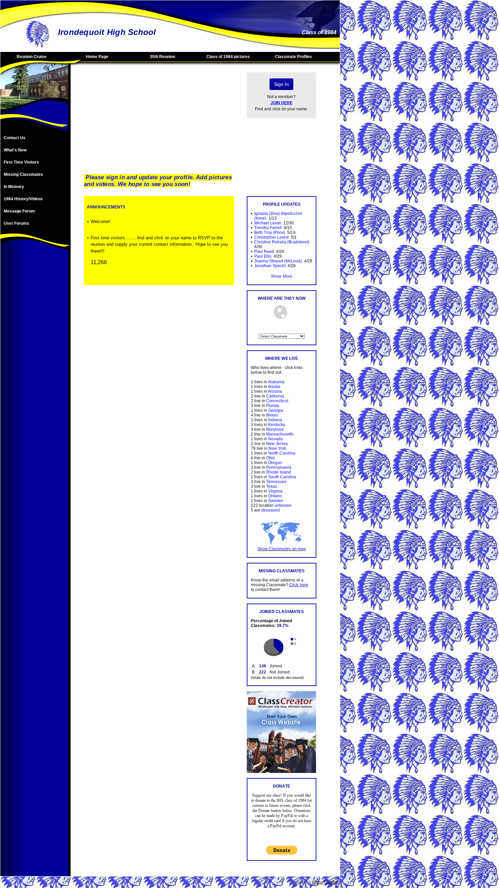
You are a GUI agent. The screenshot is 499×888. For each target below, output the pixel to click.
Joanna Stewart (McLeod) (278, 261)
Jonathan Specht (269, 265)
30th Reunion (162, 56)
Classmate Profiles (293, 56)
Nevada (275, 439)
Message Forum (19, 211)
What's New (15, 150)
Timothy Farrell (268, 227)
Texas (271, 486)
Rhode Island (278, 472)
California (275, 396)
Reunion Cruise (32, 56)
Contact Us (14, 137)
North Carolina (281, 453)
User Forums (16, 223)
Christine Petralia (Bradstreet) (281, 242)
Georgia (275, 410)
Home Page (97, 56)
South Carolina (282, 477)
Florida (272, 405)
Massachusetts (280, 434)
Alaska (274, 386)
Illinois (272, 415)
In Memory (14, 186)
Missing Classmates (23, 174)
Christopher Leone (271, 237)
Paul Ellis (263, 256)
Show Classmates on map (281, 549)
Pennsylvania (278, 467)
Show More (281, 276)
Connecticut (277, 401)
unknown (283, 505)
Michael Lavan (267, 223)
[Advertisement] (34, 362)
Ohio (270, 458)
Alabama (276, 382)
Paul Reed (264, 251)
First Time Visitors (21, 162)
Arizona (275, 391)
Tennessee (276, 481)
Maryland (274, 429)
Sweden (275, 500)
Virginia (275, 491)
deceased (270, 510)
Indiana (275, 420)
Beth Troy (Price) (269, 232)
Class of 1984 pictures (228, 56)
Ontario (275, 496)
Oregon (275, 462)
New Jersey (277, 443)
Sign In (281, 84)
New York (277, 448)
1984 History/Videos (23, 199)
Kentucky (276, 424)
